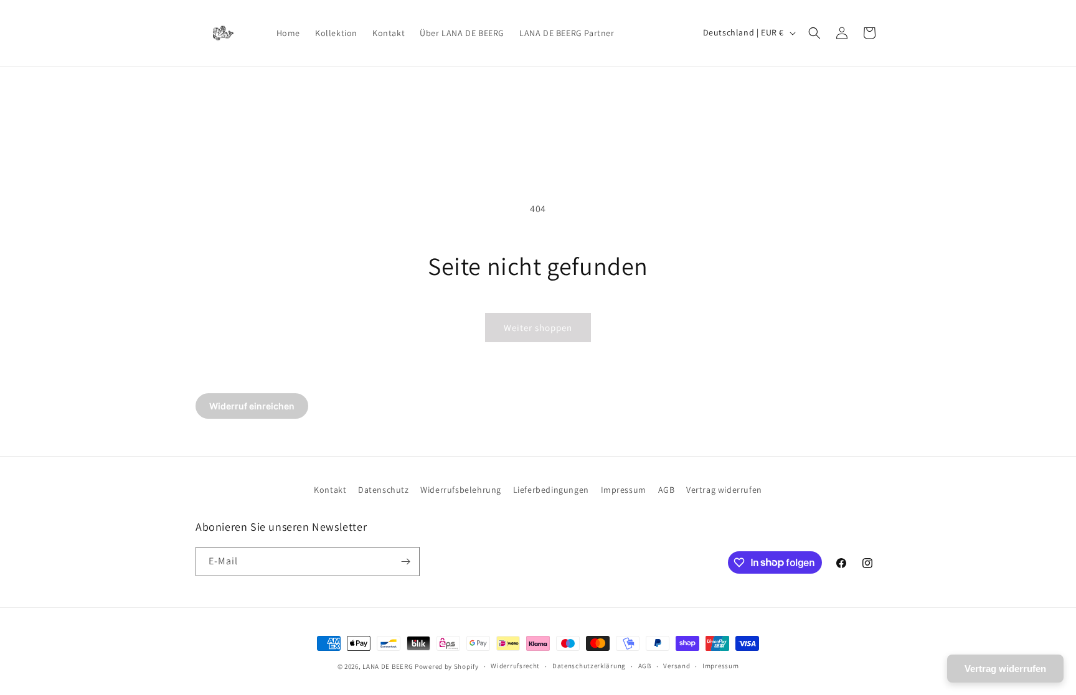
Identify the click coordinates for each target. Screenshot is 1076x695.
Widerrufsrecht (515, 665)
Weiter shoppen (538, 328)
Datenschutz (383, 489)
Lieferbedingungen (551, 489)
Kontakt (330, 489)
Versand (676, 665)
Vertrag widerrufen (724, 489)
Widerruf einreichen (252, 406)
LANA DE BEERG (387, 666)
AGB (666, 489)
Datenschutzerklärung (589, 665)
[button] (814, 33)
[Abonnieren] (405, 561)
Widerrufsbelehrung (460, 489)
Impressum (623, 489)
